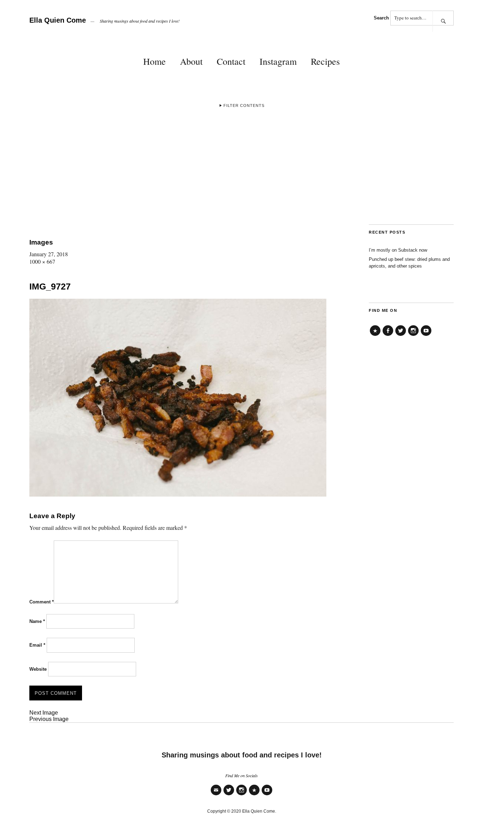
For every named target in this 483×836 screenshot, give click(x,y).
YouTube (267, 794)
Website (38, 669)
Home (154, 61)
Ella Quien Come (57, 20)
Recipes (325, 61)
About (191, 61)
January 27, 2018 (48, 254)
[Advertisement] (241, 171)
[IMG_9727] (177, 494)
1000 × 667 (42, 261)
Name (37, 621)
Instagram (278, 61)
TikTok (254, 794)
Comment (41, 602)
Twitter (228, 794)
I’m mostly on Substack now (398, 250)
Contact (231, 61)
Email (37, 645)
